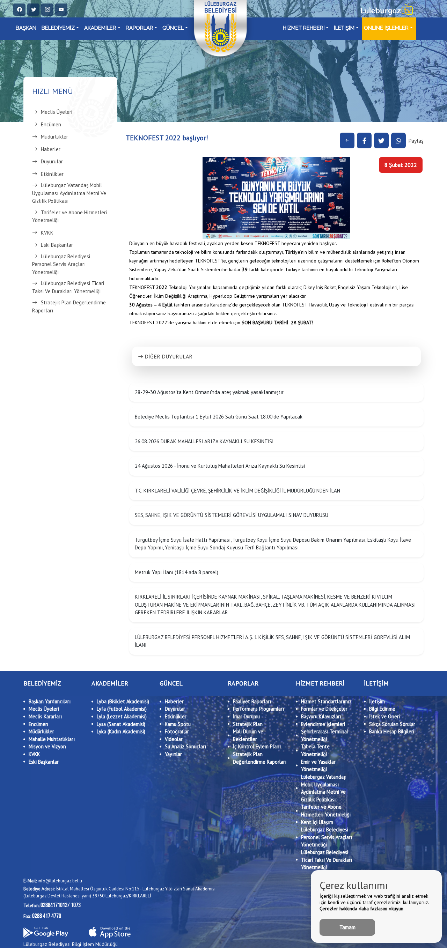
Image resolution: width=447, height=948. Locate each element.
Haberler (50, 149)
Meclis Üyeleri (56, 112)
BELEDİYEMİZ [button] (58, 28)
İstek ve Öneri (384, 716)
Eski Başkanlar (57, 245)
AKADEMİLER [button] (100, 28)
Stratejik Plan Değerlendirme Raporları (69, 306)
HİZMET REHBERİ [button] (304, 28)
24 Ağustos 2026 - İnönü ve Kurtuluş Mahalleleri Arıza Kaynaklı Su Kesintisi (220, 465)
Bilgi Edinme (382, 708)
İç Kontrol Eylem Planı (257, 746)
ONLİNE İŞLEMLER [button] (386, 28)
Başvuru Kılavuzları (321, 716)
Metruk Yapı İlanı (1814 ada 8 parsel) (176, 572)
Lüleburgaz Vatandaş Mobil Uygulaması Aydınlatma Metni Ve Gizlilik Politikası (69, 193)
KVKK (47, 232)
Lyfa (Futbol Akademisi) (122, 708)
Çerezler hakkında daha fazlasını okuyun (361, 908)
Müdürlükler (54, 136)
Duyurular (52, 161)
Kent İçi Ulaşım (317, 822)
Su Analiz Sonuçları (185, 746)
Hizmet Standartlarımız (326, 701)
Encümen (51, 124)
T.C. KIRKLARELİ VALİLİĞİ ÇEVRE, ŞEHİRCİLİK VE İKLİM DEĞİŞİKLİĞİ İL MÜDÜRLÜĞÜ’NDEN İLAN (237, 490)
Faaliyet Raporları (252, 701)
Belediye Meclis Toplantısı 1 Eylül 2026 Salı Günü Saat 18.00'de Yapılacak (218, 416)
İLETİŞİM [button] (344, 28)
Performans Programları (258, 708)
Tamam (347, 927)
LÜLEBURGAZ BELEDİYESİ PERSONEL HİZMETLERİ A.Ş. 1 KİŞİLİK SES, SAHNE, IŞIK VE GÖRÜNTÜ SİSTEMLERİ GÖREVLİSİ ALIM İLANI (272, 641)
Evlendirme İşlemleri (323, 724)
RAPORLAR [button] (139, 28)
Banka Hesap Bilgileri (391, 731)
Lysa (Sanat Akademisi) (121, 724)
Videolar (174, 739)
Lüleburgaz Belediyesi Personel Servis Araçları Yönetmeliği (61, 264)
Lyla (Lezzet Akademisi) (122, 716)
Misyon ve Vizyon (47, 746)
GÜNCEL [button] (173, 28)
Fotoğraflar (177, 731)
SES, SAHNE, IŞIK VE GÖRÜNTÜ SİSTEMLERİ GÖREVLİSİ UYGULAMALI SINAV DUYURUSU (231, 515)
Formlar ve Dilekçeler (324, 708)
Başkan (26, 28)
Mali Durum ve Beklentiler (248, 735)
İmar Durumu (246, 716)
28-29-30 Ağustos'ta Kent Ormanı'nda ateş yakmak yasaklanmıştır (209, 392)
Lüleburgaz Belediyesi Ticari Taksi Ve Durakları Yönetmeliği (68, 287)
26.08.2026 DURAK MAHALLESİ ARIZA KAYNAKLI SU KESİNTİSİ (204, 441)
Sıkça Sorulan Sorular (392, 724)
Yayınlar (173, 754)
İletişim (377, 701)
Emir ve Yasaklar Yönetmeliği (318, 765)
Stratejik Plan (248, 724)
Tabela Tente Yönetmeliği (315, 750)
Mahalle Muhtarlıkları (52, 739)
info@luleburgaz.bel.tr (52, 881)
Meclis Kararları (45, 716)
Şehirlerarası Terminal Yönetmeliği (324, 735)
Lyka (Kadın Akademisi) (121, 731)
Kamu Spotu (178, 724)
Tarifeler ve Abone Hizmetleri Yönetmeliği (69, 216)
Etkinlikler (52, 174)
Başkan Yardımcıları (50, 701)
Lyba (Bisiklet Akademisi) (123, 701)
